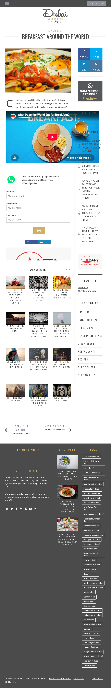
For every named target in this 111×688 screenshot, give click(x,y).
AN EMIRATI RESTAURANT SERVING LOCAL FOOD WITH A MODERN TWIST (91, 166)
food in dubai (97, 583)
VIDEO (47, 31)
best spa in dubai (91, 530)
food (86, 583)
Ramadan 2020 (88, 320)
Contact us (11, 682)
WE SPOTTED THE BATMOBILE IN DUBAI (15, 328)
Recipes (83, 359)
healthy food (89, 596)
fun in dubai (89, 592)
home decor (89, 601)
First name (11, 203)
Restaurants (87, 351)
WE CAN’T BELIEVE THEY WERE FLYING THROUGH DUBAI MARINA (39, 402)
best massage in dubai (93, 514)
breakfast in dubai (92, 544)
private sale (89, 619)
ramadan (87, 629)
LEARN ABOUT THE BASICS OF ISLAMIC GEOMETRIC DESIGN (39, 295)
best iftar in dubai (91, 502)
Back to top (96, 679)
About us (79, 678)
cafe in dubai (89, 560)
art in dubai (89, 468)
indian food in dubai (92, 610)
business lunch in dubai (91, 554)
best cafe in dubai (91, 489)
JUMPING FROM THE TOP (55, 427)
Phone (9, 191)
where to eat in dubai (93, 656)
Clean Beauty (87, 343)
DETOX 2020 (86, 328)
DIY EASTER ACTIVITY (21, 429)
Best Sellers (86, 367)
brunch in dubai (90, 548)
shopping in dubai (91, 642)
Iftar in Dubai (89, 606)
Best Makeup (86, 375)
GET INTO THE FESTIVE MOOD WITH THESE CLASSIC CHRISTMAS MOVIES (15, 296)
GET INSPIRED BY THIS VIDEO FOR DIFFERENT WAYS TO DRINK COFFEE (38, 366)
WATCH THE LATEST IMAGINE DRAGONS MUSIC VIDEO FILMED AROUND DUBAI (38, 331)
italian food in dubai (92, 615)
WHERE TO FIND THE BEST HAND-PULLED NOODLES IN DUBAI (67, 475)
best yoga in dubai (92, 539)
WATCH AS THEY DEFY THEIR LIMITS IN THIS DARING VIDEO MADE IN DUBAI (62, 331)
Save (39, 230)
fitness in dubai (90, 578)
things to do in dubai (93, 651)
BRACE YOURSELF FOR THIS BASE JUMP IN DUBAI (15, 364)
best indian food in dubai (92, 508)
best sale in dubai (91, 525)
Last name (11, 215)
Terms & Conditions (60, 678)
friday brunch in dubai (93, 587)
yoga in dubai (89, 665)
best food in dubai (92, 498)
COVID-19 (84, 312)
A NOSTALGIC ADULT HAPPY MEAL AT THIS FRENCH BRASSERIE (90, 234)
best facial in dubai (92, 493)
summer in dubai (91, 647)
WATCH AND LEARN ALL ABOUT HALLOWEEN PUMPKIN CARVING (62, 294)
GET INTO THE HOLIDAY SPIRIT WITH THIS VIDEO (62, 364)
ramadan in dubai (91, 633)
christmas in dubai (92, 564)
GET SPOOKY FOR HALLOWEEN (62, 399)
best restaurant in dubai (92, 519)
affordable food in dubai (91, 462)
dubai (86, 574)
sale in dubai (89, 638)
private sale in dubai (92, 624)
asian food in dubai (92, 472)
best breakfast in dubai (91, 478)
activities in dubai (91, 456)
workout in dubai (91, 661)
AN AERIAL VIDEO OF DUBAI (15, 399)
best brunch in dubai (93, 484)
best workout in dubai (93, 535)
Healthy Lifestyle (90, 335)
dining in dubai (90, 569)
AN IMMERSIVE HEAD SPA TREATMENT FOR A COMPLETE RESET (91, 212)
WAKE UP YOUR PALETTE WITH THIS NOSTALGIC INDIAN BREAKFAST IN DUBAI (67, 539)
